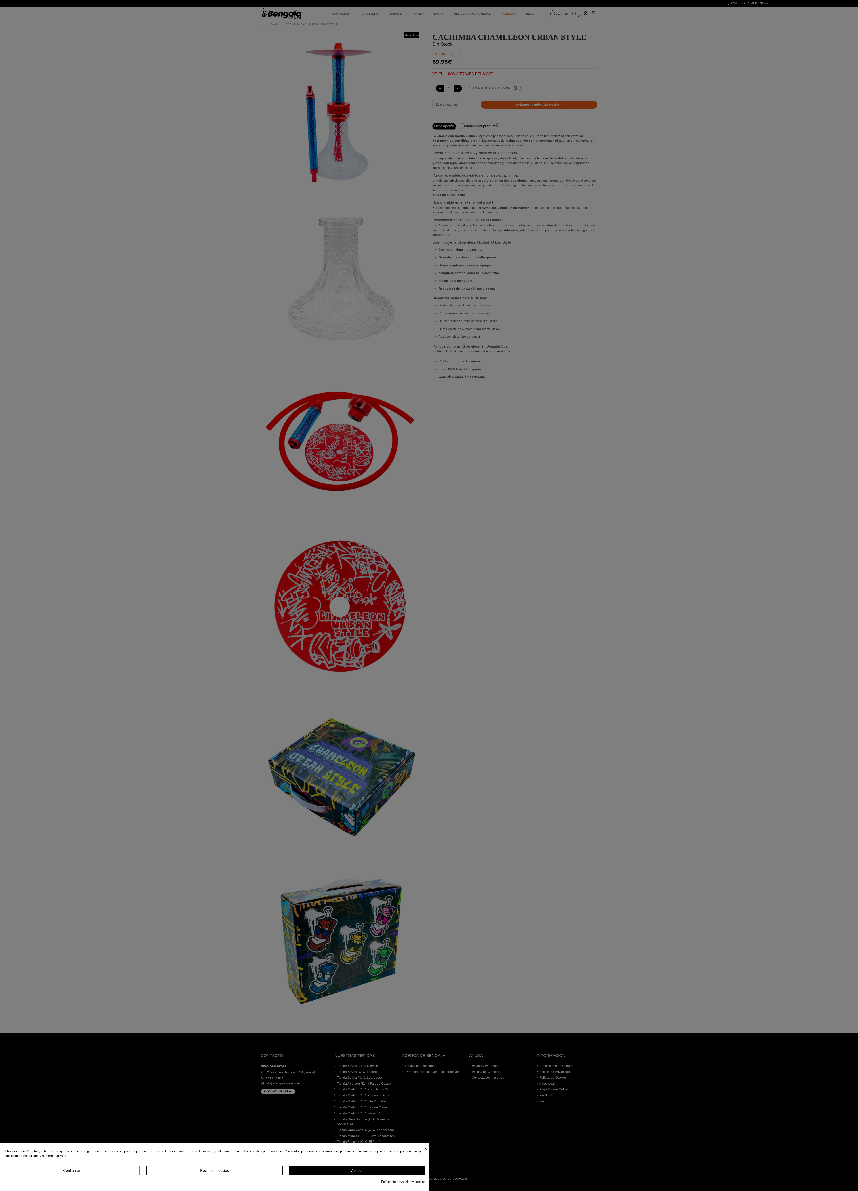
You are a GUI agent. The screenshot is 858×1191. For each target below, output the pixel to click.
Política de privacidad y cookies (403, 1181)
